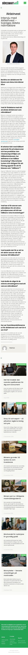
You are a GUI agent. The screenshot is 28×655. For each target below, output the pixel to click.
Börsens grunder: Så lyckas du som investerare (12, 459)
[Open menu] (25, 3)
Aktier (3, 637)
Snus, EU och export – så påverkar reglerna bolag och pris (13, 421)
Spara (20, 638)
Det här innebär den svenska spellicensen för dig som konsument (13, 382)
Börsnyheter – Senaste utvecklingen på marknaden (13, 573)
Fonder (12, 636)
